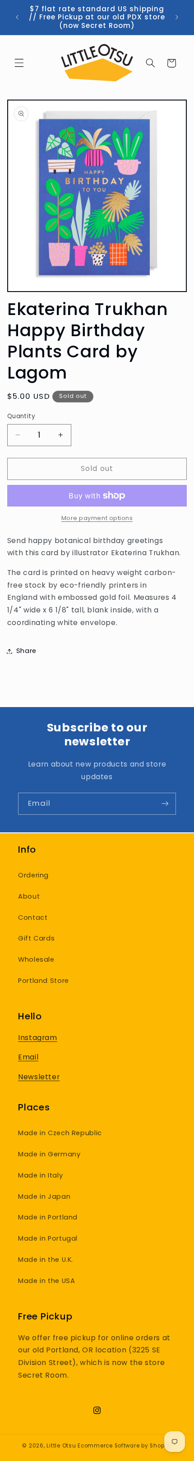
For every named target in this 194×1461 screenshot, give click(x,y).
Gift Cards (36, 938)
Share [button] (26, 650)
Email (28, 1057)
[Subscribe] (165, 804)
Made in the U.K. (45, 1259)
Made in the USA (46, 1280)
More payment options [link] (97, 518)
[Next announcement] (177, 17)
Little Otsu (61, 1445)
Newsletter (39, 1077)
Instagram (37, 1037)
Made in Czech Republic (60, 1132)
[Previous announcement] (17, 17)
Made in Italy (40, 1175)
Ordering (33, 875)
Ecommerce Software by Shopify (124, 1445)
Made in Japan (44, 1196)
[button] (19, 63)
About (29, 896)
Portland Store (43, 980)
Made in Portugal (48, 1238)
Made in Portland (48, 1217)
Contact (32, 917)
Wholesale (36, 959)
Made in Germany (49, 1154)
